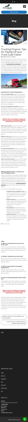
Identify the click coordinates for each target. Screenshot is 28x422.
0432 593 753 (4, 409)
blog (2, 46)
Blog (2, 382)
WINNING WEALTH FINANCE (9, 56)
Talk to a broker (14, 12)
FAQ (2, 391)
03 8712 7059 (4, 406)
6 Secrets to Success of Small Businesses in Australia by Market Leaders (16, 322)
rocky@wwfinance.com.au (6, 412)
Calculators (3, 379)
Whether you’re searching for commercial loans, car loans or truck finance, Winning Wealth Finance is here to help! (14, 120)
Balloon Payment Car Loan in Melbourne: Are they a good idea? (13, 317)
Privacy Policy (4, 388)
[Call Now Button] (25, 419)
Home (2, 372)
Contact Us (3, 385)
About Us (3, 375)
